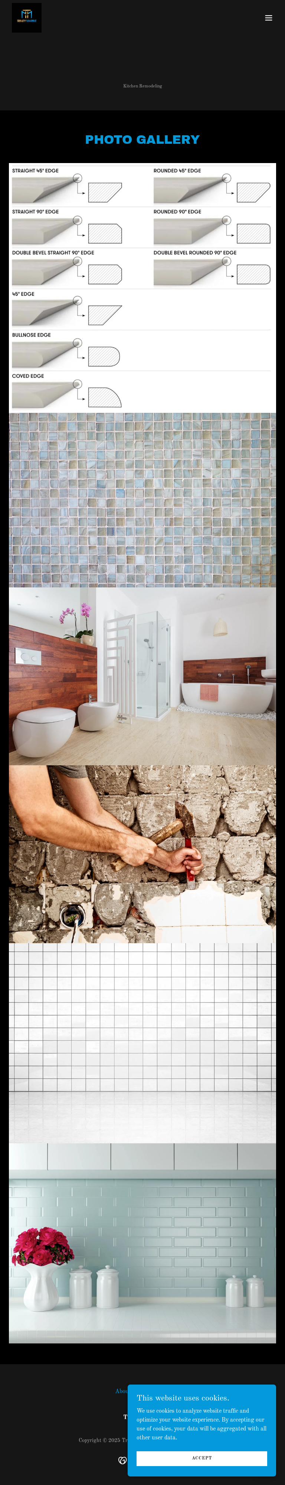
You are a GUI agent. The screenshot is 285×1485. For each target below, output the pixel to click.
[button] (268, 17)
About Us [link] (127, 1392)
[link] (27, 18)
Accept (202, 1458)
